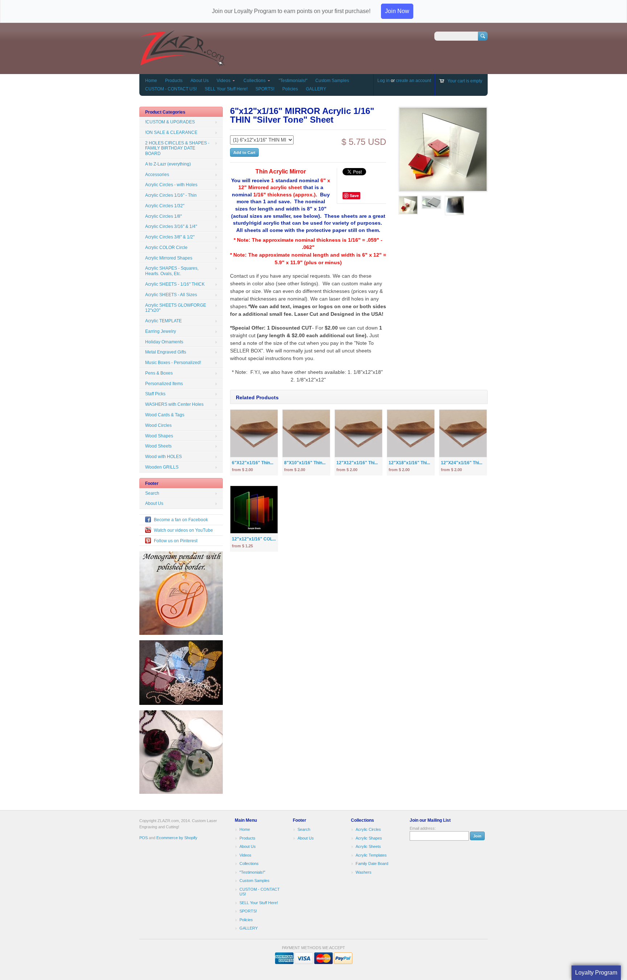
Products (174, 80)
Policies (290, 88)
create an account (413, 80)
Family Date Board (372, 863)
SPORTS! (264, 88)
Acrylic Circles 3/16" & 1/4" (171, 226)
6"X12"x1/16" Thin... (252, 462)
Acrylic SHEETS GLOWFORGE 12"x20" (175, 308)
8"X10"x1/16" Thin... (304, 462)
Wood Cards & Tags (164, 414)
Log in (383, 80)
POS (143, 838)
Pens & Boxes (159, 373)
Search (152, 493)
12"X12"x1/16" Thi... (357, 462)
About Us (199, 80)
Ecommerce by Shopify (176, 838)
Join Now (397, 11)
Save (354, 195)
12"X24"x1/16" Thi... (461, 462)
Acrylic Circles (368, 829)
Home (151, 80)
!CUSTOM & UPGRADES (170, 121)
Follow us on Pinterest (175, 540)
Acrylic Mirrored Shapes (168, 258)
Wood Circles (158, 425)
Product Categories (165, 112)
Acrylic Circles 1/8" (163, 216)
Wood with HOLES (163, 456)
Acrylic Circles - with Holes (171, 184)
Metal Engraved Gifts (165, 352)
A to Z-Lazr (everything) (168, 164)
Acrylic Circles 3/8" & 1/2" (169, 237)
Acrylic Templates (371, 855)
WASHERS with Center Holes (174, 404)
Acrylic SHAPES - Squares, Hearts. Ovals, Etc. (171, 271)
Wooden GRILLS (162, 467)
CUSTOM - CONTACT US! (171, 88)
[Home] (182, 63)
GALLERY (316, 88)
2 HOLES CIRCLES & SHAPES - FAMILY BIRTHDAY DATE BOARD (177, 148)
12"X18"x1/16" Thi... (409, 462)
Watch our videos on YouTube (183, 530)
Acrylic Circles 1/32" (164, 205)
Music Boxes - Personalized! (173, 362)
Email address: (423, 828)
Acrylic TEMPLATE (163, 320)
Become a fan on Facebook (181, 519)
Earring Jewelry (160, 331)
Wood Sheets (158, 446)
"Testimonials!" (293, 80)
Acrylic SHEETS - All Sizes (171, 294)
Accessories (157, 174)
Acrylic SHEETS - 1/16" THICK (175, 284)
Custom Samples (332, 80)
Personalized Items (164, 383)
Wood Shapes (159, 435)
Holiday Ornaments (164, 341)
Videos (223, 80)
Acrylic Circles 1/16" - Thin (171, 195)
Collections (254, 80)
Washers (364, 872)
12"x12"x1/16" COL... (254, 539)
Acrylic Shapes (369, 838)
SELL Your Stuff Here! (226, 88)
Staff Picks (155, 393)
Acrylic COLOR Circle (166, 247)
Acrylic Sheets (368, 846)
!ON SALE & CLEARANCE (171, 132)
